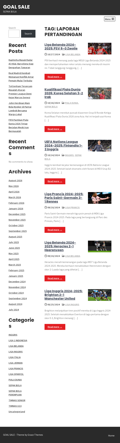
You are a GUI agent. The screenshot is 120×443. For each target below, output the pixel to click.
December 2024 (17, 281)
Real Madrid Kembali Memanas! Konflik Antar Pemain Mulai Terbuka (21, 76)
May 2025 (14, 253)
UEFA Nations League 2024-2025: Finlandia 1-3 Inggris (63, 145)
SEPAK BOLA (51, 106)
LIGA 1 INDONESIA (18, 340)
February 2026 (16, 203)
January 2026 (16, 208)
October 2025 (16, 225)
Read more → (55, 76)
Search (12, 27)
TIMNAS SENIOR (17, 400)
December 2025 (17, 214)
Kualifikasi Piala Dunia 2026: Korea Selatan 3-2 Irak (64, 93)
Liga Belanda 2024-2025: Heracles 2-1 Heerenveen (60, 246)
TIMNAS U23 (15, 406)
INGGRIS (69, 155)
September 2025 (18, 231)
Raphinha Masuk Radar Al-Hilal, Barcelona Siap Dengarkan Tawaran (21, 63)
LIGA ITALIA (15, 357)
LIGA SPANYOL (16, 374)
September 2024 (18, 298)
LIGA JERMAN (15, 363)
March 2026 (15, 197)
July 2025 (14, 242)
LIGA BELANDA (72, 54)
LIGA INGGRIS (72, 304)
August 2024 (15, 304)
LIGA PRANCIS (72, 207)
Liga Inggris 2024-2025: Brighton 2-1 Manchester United (63, 295)
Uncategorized (17, 411)
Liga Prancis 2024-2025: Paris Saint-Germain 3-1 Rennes (64, 198)
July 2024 (14, 309)
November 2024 (17, 287)
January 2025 (16, 276)
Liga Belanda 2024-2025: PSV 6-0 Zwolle (61, 46)
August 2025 (15, 236)
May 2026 (14, 186)
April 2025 (14, 259)
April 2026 (14, 191)
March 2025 (15, 264)
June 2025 (14, 248)
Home (111, 435)
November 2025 (17, 219)
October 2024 (16, 292)
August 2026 (15, 180)
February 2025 (16, 270)
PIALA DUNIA (71, 103)
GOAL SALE (16, 6)
